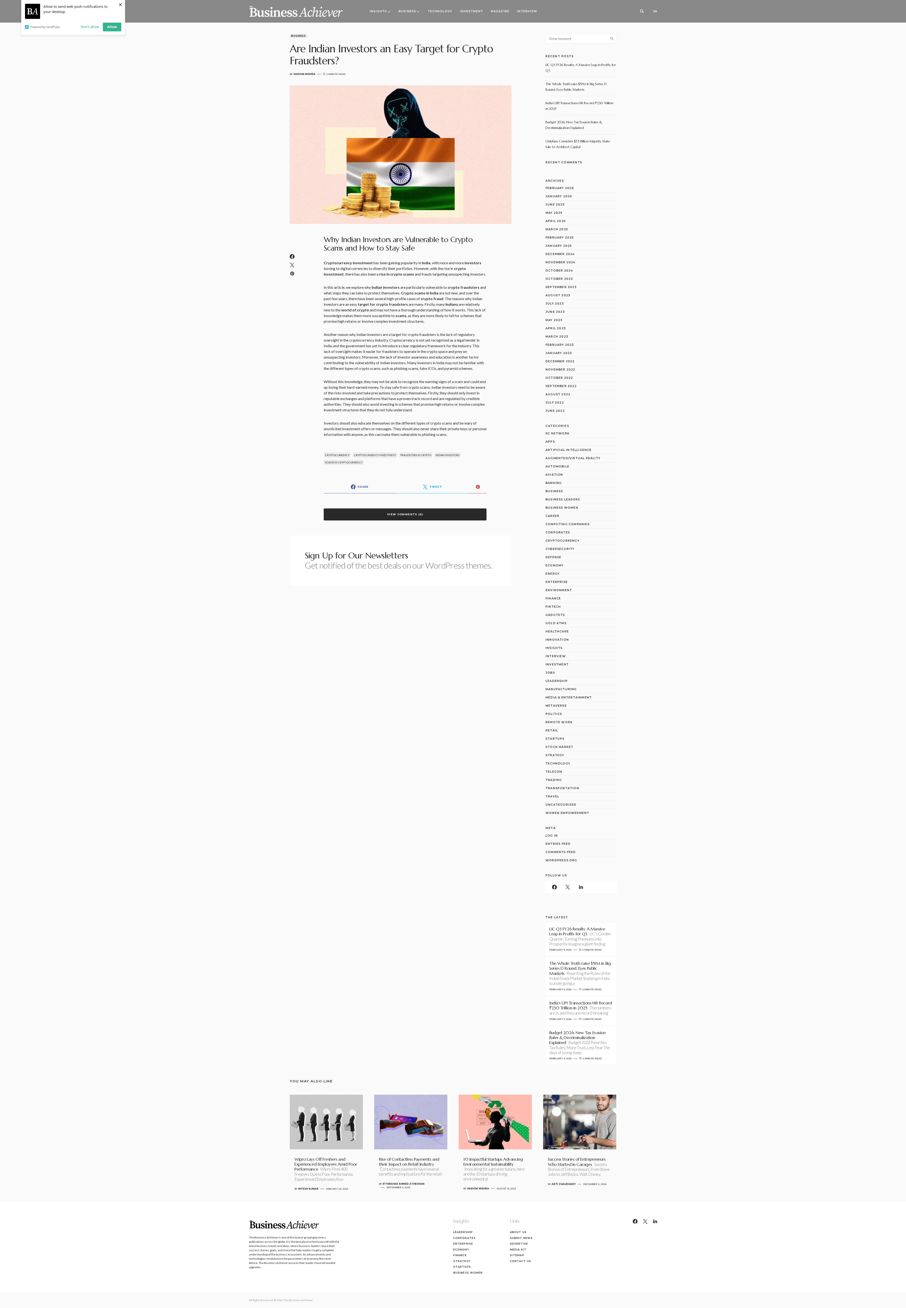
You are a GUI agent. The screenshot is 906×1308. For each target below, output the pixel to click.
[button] (642, 11)
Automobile (557, 466)
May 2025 (553, 213)
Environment (558, 590)
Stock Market (559, 747)
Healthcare (557, 631)
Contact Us (520, 1261)
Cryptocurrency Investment (375, 455)
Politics (553, 714)
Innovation (557, 639)
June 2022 (555, 411)
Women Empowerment (567, 813)
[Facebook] (554, 887)
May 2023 (554, 320)
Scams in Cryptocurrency (344, 462)
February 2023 (559, 345)
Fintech (553, 606)
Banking (553, 483)
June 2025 (555, 204)
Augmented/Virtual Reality (572, 458)
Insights (554, 648)
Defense (553, 557)
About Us (518, 1232)
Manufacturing (561, 689)
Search (612, 39)
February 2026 (559, 188)
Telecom (553, 771)
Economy (554, 565)
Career (552, 516)
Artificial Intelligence (568, 450)
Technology (557, 763)
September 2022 (561, 386)
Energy (552, 573)
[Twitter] (567, 887)
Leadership (556, 681)
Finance (553, 598)
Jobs (550, 672)
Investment (557, 664)
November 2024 (560, 262)
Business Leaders (562, 499)
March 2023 (556, 336)
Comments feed (560, 852)
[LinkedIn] (580, 887)
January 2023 (558, 353)
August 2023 (557, 295)
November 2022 (560, 369)
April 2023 (555, 328)
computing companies (567, 524)
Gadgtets (555, 615)
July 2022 (554, 402)
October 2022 (559, 378)
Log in (551, 835)
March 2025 (556, 229)
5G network (557, 433)
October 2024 (559, 270)
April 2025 (555, 221)
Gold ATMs (555, 623)
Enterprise (556, 582)
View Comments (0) (405, 514)
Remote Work (559, 722)
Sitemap (517, 1255)
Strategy (554, 755)
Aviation (554, 474)
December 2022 (560, 361)
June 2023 (555, 312)
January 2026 (558, 196)
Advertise (519, 1243)
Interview (555, 656)
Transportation (562, 788)
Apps (550, 441)
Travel (552, 796)
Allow (112, 26)
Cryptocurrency (337, 455)
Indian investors (447, 455)
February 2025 (559, 237)
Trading (553, 780)
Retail (551, 730)
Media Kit (518, 1249)
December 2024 (560, 254)
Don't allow (90, 26)
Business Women (561, 507)
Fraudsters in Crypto (416, 455)
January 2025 (558, 246)
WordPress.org (561, 860)
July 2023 (554, 303)
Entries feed (557, 844)
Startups (555, 738)
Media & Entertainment (568, 697)
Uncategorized (561, 804)
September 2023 (561, 287)
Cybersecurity (560, 549)
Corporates (557, 532)
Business (298, 35)
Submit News (521, 1238)
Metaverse (556, 705)
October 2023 (559, 279)
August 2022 (557, 394)
